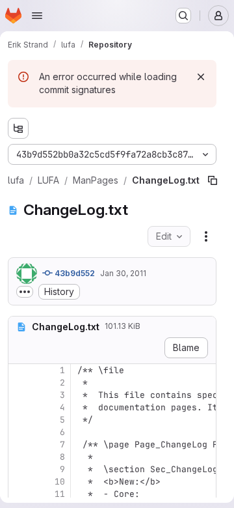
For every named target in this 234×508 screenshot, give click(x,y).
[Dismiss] (201, 77)
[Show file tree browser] (18, 128)
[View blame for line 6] (19, 432)
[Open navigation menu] (37, 15)
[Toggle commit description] (24, 292)
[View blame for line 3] (19, 395)
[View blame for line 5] (19, 420)
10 (60, 481)
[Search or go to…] (183, 15)
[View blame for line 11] (19, 494)
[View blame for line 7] (19, 444)
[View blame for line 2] (19, 382)
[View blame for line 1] (19, 370)
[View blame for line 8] (19, 457)
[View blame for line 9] (19, 469)
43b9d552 (74, 273)
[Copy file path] (212, 180)
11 (60, 494)
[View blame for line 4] (19, 407)
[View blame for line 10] (19, 481)
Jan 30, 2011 (123, 273)
